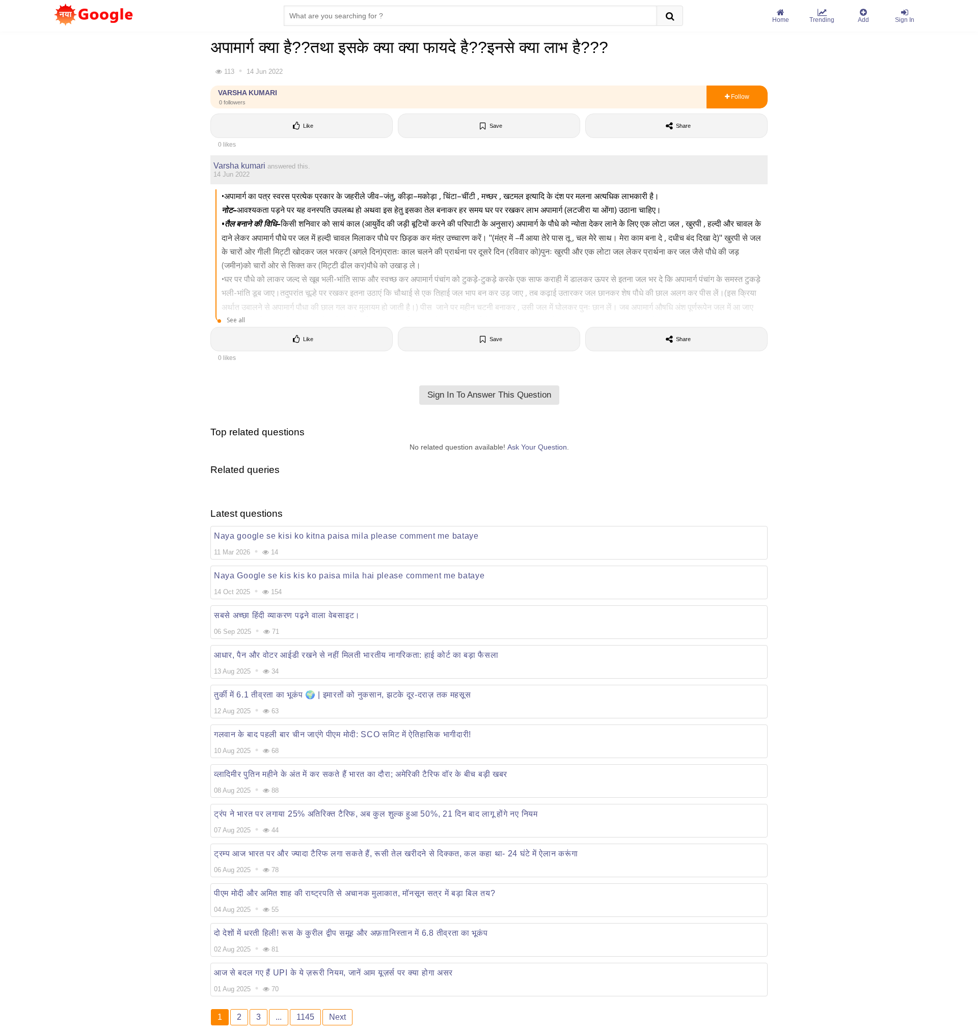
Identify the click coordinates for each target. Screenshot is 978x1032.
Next (337, 1017)
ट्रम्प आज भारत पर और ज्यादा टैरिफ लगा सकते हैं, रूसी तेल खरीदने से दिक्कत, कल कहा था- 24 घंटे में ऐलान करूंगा (396, 853)
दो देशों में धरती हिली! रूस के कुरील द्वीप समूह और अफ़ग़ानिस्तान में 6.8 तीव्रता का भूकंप (351, 933)
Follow (739, 96)
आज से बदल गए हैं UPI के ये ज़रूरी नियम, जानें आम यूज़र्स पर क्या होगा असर (333, 972)
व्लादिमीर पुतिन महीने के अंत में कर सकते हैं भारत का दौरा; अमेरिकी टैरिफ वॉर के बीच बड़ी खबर (360, 774)
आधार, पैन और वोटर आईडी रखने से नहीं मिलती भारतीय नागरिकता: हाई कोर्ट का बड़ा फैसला (356, 655)
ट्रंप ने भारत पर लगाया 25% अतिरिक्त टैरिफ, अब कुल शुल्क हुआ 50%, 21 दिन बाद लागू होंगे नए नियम (376, 814)
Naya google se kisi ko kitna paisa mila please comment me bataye (346, 536)
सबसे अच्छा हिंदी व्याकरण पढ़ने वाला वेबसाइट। (287, 615)
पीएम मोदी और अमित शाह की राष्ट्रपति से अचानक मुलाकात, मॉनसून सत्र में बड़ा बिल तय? (354, 893)
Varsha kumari (247, 97)
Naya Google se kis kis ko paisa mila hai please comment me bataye (349, 575)
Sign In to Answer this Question (489, 395)
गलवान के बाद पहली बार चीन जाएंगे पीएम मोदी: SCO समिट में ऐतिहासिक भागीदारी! (342, 734)
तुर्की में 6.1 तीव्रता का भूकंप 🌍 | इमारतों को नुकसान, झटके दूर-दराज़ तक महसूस (342, 694)
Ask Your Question (537, 447)
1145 (305, 1017)
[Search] (670, 16)
